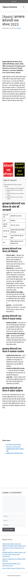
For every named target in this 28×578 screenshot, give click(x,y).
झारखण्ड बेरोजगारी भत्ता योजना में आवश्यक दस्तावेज (15, 194)
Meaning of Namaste (13, 447)
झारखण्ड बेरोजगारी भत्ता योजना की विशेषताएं (15, 188)
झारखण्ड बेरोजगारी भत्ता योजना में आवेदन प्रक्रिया (15, 198)
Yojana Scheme (9, 7)
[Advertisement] (14, 46)
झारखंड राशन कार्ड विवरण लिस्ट (14, 453)
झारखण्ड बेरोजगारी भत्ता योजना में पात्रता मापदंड (15, 191)
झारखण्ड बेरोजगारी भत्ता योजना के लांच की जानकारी (12, 185)
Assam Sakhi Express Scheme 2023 (13, 568)
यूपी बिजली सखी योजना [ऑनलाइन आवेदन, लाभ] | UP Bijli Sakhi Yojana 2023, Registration (14, 554)
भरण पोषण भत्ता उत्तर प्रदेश (13, 444)
